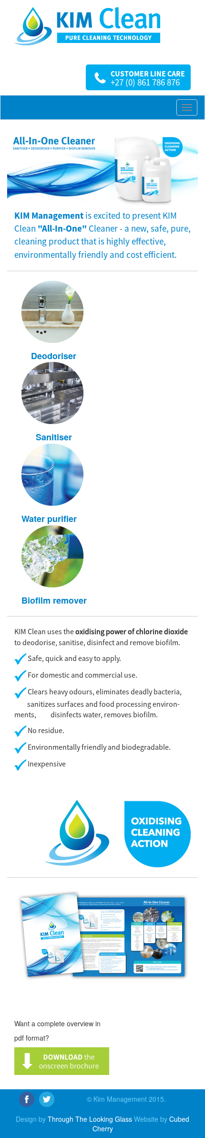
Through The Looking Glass (90, 1119)
